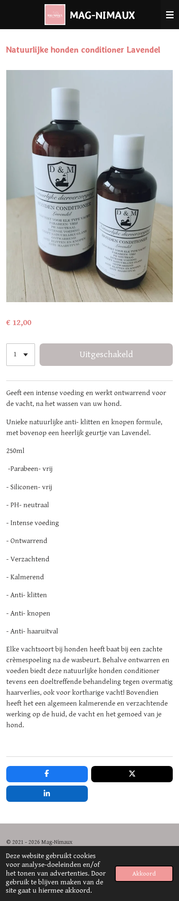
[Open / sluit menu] (170, 14)
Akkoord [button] (144, 873)
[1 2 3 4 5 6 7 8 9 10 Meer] (20, 354)
